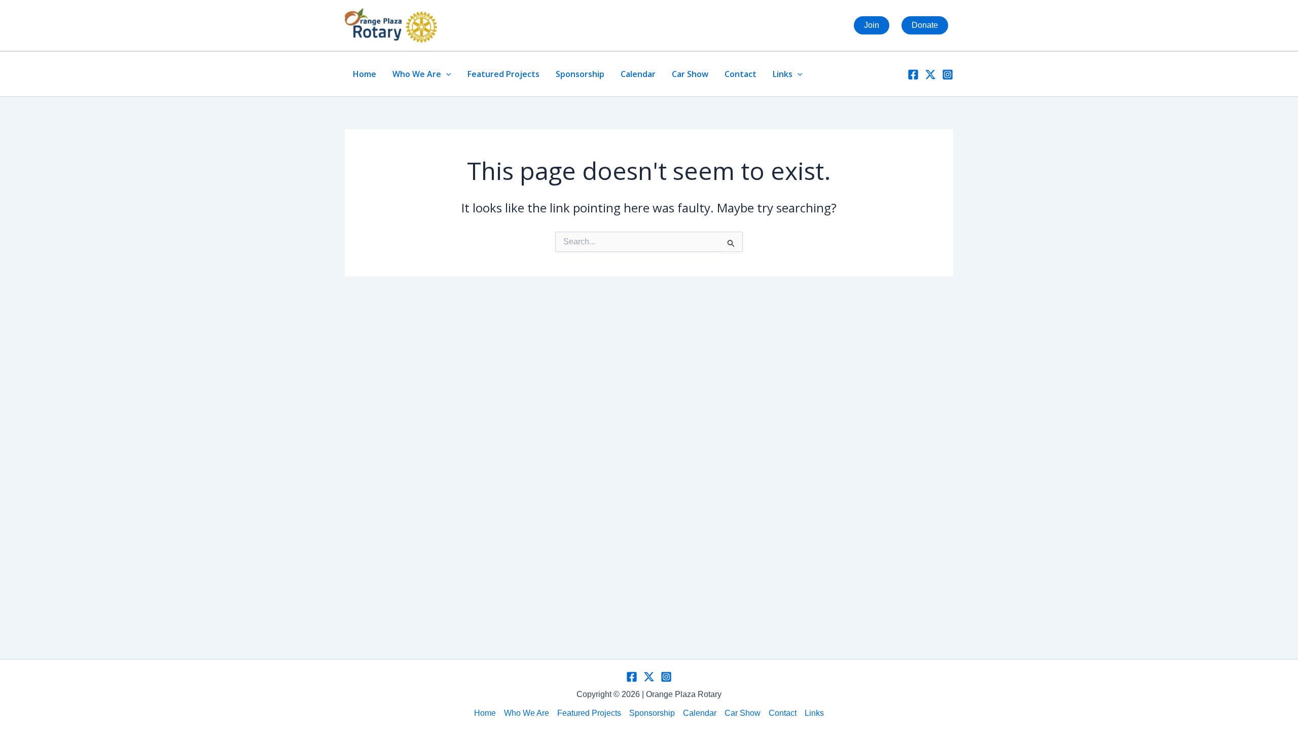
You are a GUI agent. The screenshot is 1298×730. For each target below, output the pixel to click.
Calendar (638, 74)
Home (364, 74)
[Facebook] (913, 74)
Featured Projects (503, 74)
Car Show (690, 74)
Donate (925, 25)
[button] (446, 74)
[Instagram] (947, 74)
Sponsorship (580, 74)
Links (782, 74)
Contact (740, 74)
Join (871, 25)
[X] (930, 74)
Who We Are (416, 74)
